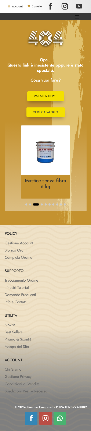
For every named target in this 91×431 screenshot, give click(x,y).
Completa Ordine (18, 257)
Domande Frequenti (20, 295)
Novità (10, 325)
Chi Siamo (13, 369)
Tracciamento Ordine (21, 280)
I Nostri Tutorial (17, 287)
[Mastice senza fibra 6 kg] (45, 173)
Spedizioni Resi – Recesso (26, 391)
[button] (26, 204)
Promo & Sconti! (18, 339)
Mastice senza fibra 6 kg (45, 183)
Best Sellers (13, 332)
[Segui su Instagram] (64, 6)
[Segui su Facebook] (50, 6)
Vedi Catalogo (45, 112)
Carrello (37, 6)
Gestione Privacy (18, 376)
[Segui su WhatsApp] (60, 418)
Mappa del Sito (17, 346)
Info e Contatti (16, 302)
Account (17, 6)
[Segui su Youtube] (79, 6)
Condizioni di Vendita (22, 384)
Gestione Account (19, 243)
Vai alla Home (45, 96)
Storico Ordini (16, 250)
